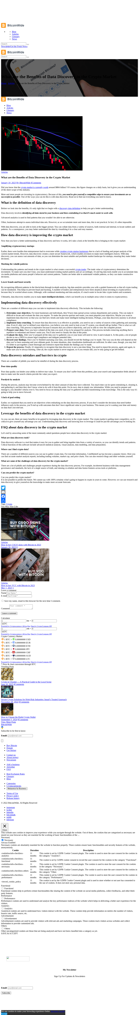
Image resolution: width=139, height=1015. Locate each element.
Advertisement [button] (7, 916)
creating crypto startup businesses (74, 251)
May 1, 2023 (6, 588)
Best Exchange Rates (16, 774)
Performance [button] (6, 896)
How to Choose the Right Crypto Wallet (18, 717)
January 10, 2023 (8, 183)
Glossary (10, 776)
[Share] (69, 501)
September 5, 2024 (9, 719)
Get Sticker (11, 750)
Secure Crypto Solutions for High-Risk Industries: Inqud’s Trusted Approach (34, 699)
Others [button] (4, 926)
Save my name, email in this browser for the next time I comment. (32, 601)
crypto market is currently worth (34, 187)
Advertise (11, 767)
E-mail (4, 596)
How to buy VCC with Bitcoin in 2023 (18, 585)
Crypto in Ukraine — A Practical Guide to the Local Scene (26, 682)
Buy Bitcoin (12, 745)
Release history (13, 798)
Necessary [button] (5, 837)
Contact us (11, 755)
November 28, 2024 (9, 702)
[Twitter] (69, 488)
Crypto (9, 504)
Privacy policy (13, 796)
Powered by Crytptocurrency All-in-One (15, 626)
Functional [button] (5, 886)
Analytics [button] (5, 906)
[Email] (69, 492)
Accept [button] (4, 1014)
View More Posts (8, 722)
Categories (11, 783)
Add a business (13, 764)
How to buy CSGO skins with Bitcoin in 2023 (21, 545)
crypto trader (80, 269)
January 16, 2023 (8, 547)
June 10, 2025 (7, 684)
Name (3, 593)
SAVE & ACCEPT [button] (9, 933)
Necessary (8, 840)
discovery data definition (69, 208)
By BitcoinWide (23, 183)
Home (3, 83)
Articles (11, 83)
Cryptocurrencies (14, 786)
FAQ (9, 769)
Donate (10, 748)
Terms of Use (12, 793)
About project (12, 757)
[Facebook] (69, 496)
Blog (9, 779)
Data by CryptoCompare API (41, 626)
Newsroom (11, 760)
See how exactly (58, 1011)
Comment (5, 608)
